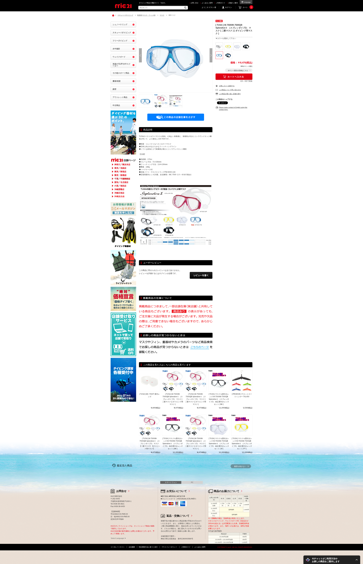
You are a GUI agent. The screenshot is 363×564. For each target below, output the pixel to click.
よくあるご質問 (207, 3)
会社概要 (132, 547)
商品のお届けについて (226, 491)
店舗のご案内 (233, 3)
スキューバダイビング (122, 32)
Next (211, 55)
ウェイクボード (119, 57)
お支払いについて (176, 491)
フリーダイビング (120, 41)
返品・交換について (177, 515)
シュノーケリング (120, 24)
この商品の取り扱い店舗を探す (230, 94)
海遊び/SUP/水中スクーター (121, 65)
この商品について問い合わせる (230, 90)
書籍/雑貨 (117, 81)
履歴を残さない (240, 466)
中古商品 (116, 105)
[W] (237, 46)
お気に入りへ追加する (227, 86)
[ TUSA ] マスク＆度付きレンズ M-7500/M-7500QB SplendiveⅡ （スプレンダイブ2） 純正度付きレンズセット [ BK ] (219, 399)
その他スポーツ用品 (121, 73)
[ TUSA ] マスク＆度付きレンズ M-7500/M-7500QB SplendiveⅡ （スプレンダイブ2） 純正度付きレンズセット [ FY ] (242, 443)
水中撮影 (116, 49)
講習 (114, 89)
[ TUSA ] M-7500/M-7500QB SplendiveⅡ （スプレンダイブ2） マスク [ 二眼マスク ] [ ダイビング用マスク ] (172, 399)
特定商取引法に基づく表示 (148, 547)
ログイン (228, 7)
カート (247, 7)
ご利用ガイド (220, 3)
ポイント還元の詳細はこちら (238, 70)
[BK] (219, 46)
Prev (140, 55)
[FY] (228, 46)
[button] (331, 559)
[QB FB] (228, 55)
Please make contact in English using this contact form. (233, 108)
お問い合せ (194, 3)
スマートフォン (171, 482)
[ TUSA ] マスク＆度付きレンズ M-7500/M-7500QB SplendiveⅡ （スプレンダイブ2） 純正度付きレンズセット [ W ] (219, 443)
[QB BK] (246, 46)
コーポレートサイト (118, 547)
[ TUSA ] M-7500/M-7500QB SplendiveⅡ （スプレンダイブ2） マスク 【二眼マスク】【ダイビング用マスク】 (149, 443)
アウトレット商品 (120, 97)
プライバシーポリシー (169, 547)
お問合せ (121, 491)
